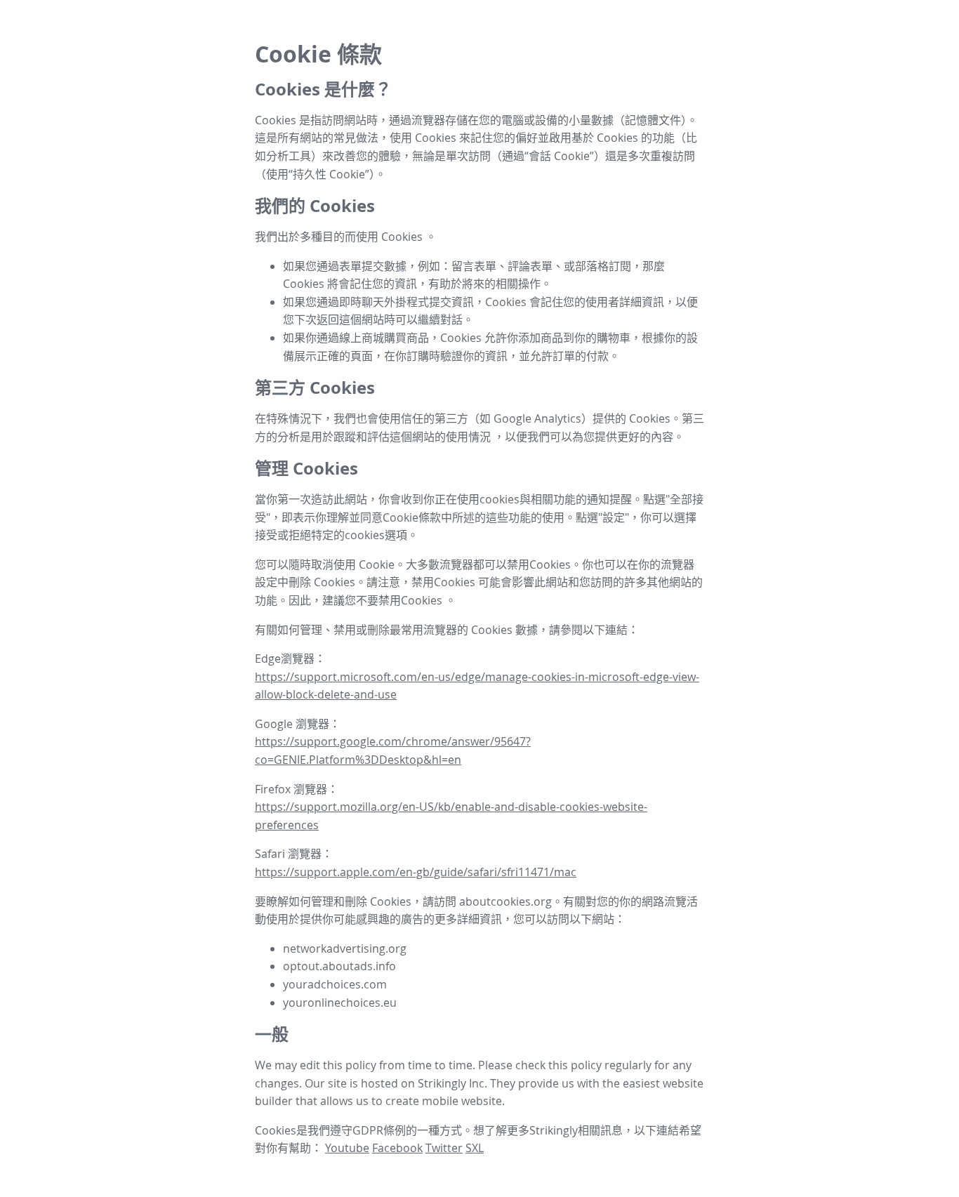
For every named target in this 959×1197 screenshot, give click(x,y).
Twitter (444, 1148)
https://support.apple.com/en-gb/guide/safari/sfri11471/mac (415, 872)
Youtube (347, 1148)
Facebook (397, 1148)
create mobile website (443, 1101)
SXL (474, 1148)
